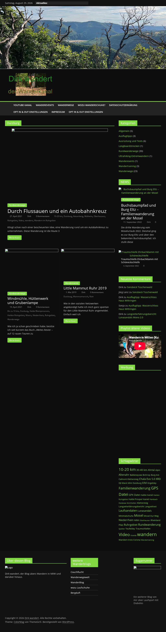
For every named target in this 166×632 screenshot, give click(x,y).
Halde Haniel (147, 494)
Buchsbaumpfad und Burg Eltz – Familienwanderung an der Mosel (138, 211)
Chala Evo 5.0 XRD (150, 479)
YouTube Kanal (22, 105)
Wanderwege (66, 105)
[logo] (9, 567)
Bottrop (146, 474)
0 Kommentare (42, 216)
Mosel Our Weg (151, 515)
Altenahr (124, 475)
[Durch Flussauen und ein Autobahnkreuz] (60, 130)
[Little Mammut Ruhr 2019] (87, 251)
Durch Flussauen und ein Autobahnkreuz (57, 210)
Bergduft (75, 592)
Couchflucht (77, 572)
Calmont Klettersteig (128, 479)
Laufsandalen (128, 510)
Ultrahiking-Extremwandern (134, 156)
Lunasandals (145, 510)
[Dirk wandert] (8, 108)
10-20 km (58, 216)
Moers (28, 315)
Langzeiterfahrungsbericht (131, 506)
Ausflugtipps (125, 136)
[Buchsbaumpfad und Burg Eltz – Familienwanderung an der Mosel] (140, 189)
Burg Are (155, 474)
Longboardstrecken (129, 146)
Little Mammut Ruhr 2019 (85, 288)
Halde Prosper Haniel (139, 499)
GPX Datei (134, 494)
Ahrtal (151, 469)
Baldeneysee (136, 474)
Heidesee (122, 503)
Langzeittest (151, 506)
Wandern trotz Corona (129, 539)
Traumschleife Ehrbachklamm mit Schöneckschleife (139, 261)
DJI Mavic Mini (125, 483)
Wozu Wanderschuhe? (91, 105)
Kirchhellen (131, 503)
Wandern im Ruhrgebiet (45, 220)
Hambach (154, 499)
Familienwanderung (134, 488)
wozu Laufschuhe (80, 587)
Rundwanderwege (17, 205)
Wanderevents (45, 105)
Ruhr (91, 296)
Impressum (58, 111)
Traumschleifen (143, 528)
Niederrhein (38, 315)
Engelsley (152, 483)
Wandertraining (127, 166)
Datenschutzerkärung (123, 105)
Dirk (29, 216)
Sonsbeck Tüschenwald (139, 287)
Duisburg (68, 216)
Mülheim (88, 216)
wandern (29, 220)
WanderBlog (77, 582)
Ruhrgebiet (12, 220)
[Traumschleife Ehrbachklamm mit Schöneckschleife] (139, 252)
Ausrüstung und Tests (131, 141)
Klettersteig (142, 502)
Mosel (138, 515)
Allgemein (124, 131)
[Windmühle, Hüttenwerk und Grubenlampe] (31, 251)
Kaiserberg (78, 216)
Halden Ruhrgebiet (15, 315)
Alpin (157, 470)
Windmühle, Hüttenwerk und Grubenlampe (27, 300)
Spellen (122, 529)
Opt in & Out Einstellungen (30, 111)
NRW (136, 520)
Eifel (144, 482)
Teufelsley (130, 528)
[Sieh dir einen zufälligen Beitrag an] (157, 108)
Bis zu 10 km (13, 311)
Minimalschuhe (126, 515)
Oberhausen (99, 216)
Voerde (133, 535)
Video (21, 220)
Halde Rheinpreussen (39, 311)
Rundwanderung (149, 525)
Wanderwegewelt (80, 577)
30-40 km (141, 469)
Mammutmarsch (80, 296)
